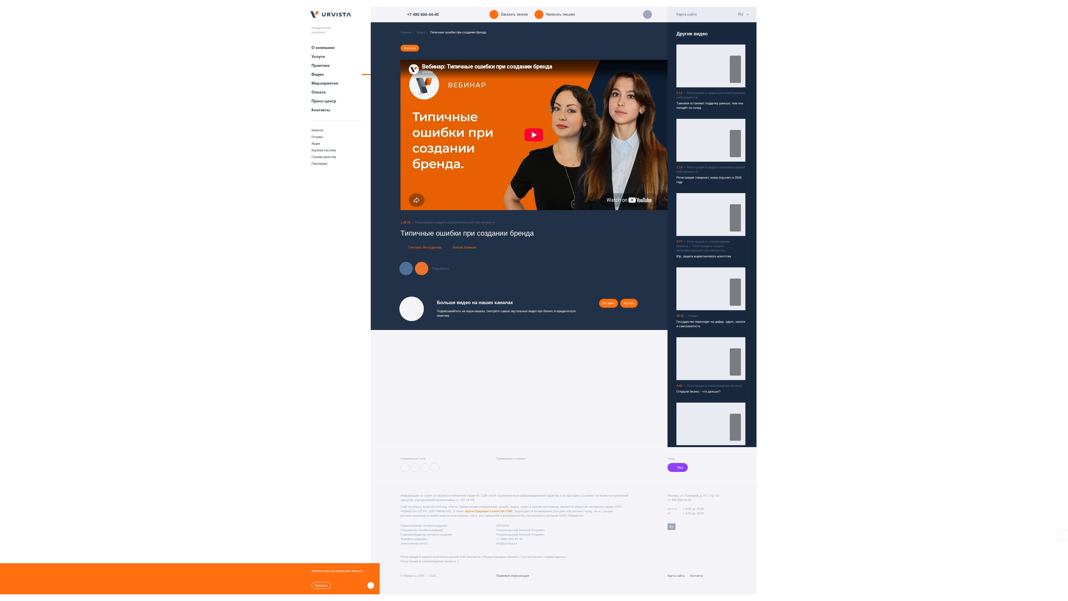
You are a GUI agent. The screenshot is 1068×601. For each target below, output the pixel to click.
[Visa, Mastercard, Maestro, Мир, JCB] (499, 467)
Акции (316, 143)
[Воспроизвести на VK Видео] (735, 69)
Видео (318, 74)
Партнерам (319, 163)
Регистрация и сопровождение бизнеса (428, 561)
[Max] (435, 467)
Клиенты (317, 130)
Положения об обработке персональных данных (624, 584)
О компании (323, 47)
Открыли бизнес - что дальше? (698, 391)
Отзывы (317, 137)
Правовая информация (512, 575)
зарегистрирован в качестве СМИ (488, 511)
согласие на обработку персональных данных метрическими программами (464, 588)
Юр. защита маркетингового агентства (703, 256)
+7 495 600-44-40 (679, 500)
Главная (406, 32)
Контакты (321, 110)
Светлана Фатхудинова (424, 247)
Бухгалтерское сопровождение (543, 556)
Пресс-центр (324, 101)
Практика (321, 65)
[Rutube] (425, 467)
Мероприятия (325, 83)
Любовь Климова (464, 247)
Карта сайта (686, 14)
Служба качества (324, 157)
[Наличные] (537, 467)
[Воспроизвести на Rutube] (735, 60)
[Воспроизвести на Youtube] (735, 78)
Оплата (319, 92)
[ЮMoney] (508, 467)
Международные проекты (501, 556)
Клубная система (324, 150)
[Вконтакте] (404, 467)
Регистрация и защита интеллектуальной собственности (440, 556)
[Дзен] (415, 467)
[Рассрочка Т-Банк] (528, 467)
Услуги (318, 56)
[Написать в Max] (647, 14)
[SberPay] (519, 467)
